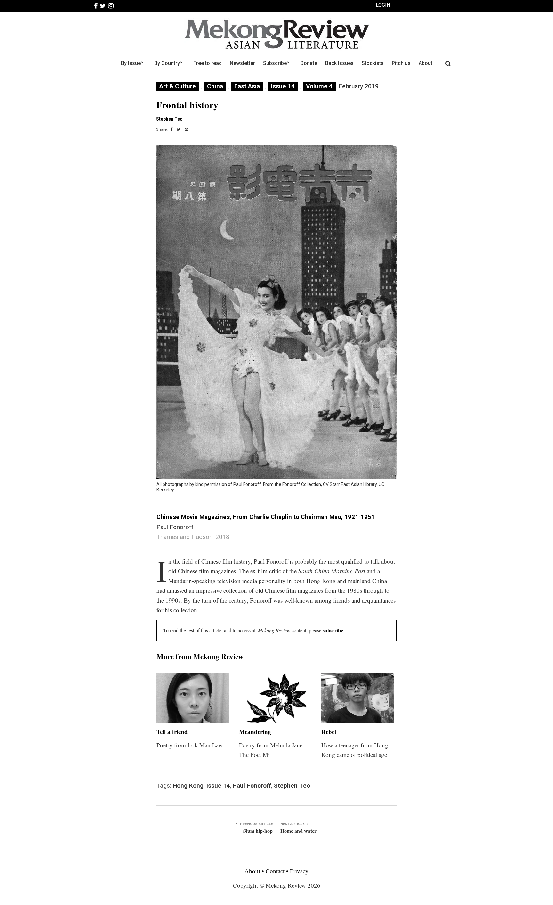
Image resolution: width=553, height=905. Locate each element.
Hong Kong (188, 785)
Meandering (255, 731)
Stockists (373, 63)
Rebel (328, 731)
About (425, 63)
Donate (308, 63)
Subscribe (275, 63)
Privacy (299, 871)
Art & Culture (177, 86)
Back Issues (339, 63)
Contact (275, 871)
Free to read (207, 63)
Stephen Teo (292, 785)
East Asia (247, 86)
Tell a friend (172, 731)
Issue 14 (283, 86)
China (215, 86)
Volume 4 (319, 86)
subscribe (333, 630)
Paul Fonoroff (252, 785)
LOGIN (383, 5)
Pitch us (401, 63)
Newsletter (242, 63)
